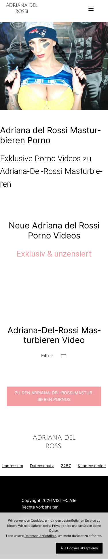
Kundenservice (92, 465)
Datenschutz (42, 465)
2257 (66, 465)
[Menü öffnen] (91, 8)
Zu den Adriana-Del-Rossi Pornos (54, 396)
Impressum (12, 465)
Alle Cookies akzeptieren (79, 548)
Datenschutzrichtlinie (40, 536)
